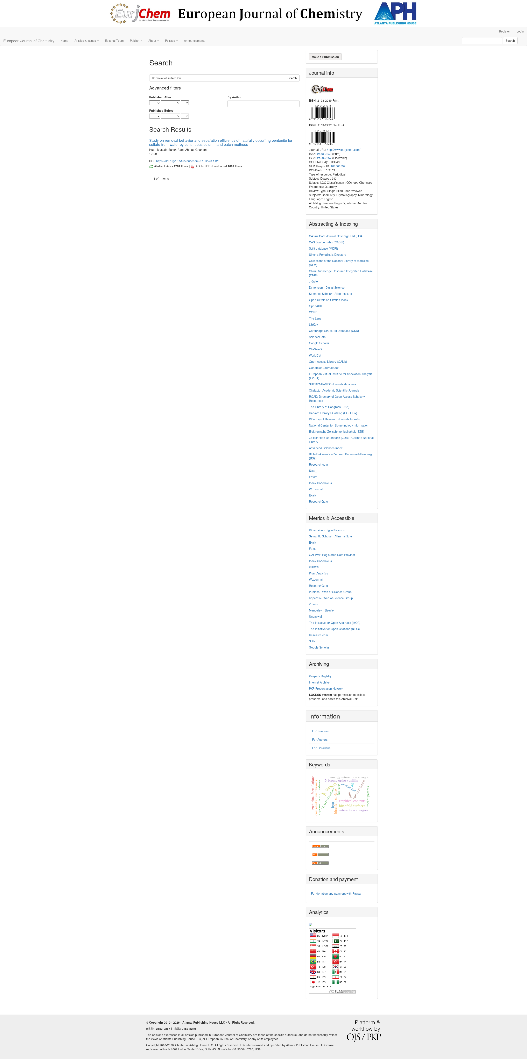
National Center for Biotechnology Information (338, 425)
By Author (234, 97)
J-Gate (313, 281)
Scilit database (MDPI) (323, 248)
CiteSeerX (315, 349)
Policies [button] (170, 40)
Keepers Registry (320, 676)
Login (520, 31)
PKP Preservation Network (326, 688)
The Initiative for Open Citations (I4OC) (334, 629)
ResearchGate (318, 501)
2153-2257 (324, 158)
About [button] (152, 40)
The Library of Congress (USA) (329, 407)
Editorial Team (114, 40)
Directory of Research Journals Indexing (335, 419)
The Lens (315, 318)
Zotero (313, 604)
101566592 (338, 166)
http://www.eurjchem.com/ (343, 150)
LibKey (313, 324)
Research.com (318, 464)
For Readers (320, 731)
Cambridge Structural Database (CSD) (334, 331)
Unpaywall (315, 616)
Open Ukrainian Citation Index (328, 300)
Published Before (161, 110)
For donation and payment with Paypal (336, 893)
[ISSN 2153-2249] (322, 112)
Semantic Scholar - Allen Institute (330, 294)
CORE (313, 312)
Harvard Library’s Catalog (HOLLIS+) (333, 413)
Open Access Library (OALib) (328, 361)
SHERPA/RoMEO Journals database (332, 384)
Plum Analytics (318, 573)
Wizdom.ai (316, 489)
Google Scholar (319, 343)
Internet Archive (319, 682)
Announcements (194, 40)
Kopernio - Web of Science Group (331, 598)
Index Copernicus (320, 483)
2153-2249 (324, 154)
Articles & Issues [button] (86, 40)
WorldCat (315, 355)
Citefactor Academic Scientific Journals (334, 390)
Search (510, 40)
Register (504, 31)
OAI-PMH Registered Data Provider (332, 555)
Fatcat (313, 477)
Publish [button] (135, 40)
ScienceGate (317, 337)
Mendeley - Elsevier (322, 610)
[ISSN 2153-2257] (322, 137)
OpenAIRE (316, 306)
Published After (160, 97)
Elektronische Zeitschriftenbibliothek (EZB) (336, 431)
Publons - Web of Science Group (330, 592)
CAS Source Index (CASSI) (326, 242)
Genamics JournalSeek (324, 368)
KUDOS (314, 567)
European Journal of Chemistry (28, 40)
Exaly (312, 495)
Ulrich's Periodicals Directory (327, 254)
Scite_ (313, 470)
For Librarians (321, 748)
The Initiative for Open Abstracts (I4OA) (334, 623)
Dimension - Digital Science (327, 287)
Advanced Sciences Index (326, 448)
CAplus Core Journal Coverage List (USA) (336, 236)
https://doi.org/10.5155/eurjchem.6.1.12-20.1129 (187, 161)
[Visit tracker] (310, 924)
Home (64, 40)
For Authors (320, 739)
